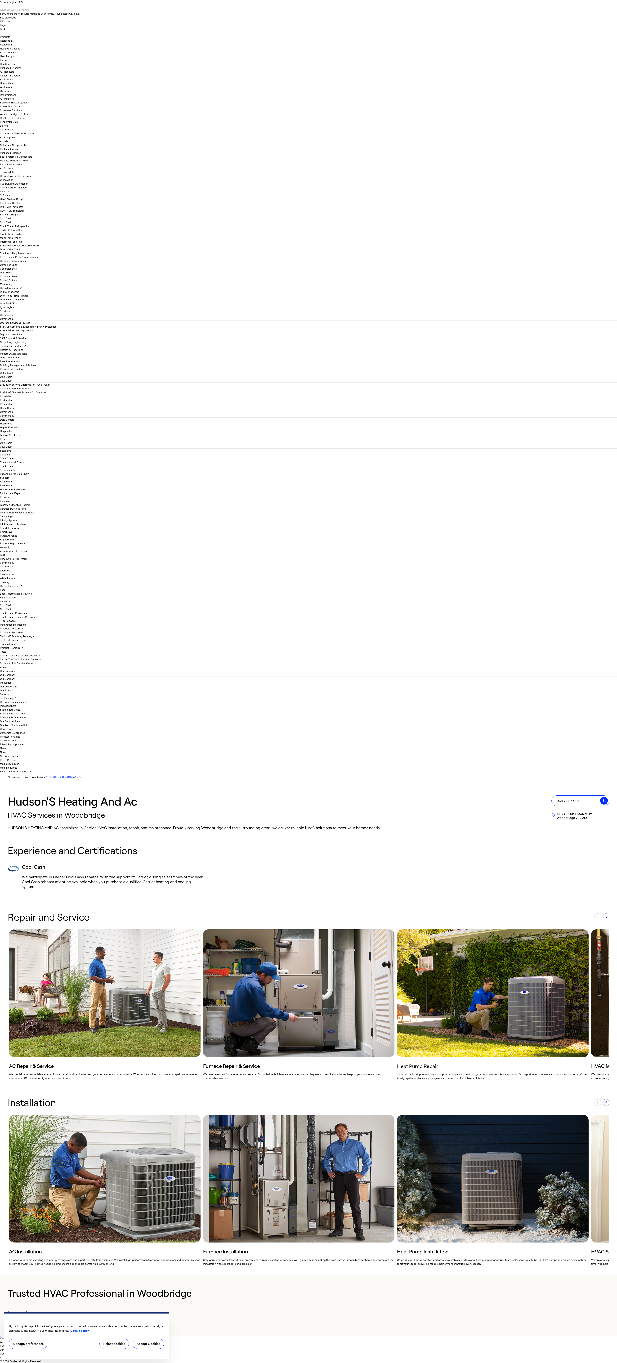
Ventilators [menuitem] (6, 87)
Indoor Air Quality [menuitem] (10, 75)
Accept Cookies (148, 1344)
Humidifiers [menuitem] (6, 83)
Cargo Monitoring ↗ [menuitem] (11, 288)
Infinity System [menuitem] (8, 520)
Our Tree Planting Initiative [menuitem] (15, 725)
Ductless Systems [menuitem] (10, 64)
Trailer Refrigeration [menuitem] (11, 230)
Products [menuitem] (5, 36)
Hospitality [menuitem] (6, 431)
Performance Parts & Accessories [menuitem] (19, 257)
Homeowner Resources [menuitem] (13, 489)
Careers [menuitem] (4, 694)
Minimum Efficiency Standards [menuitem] (17, 512)
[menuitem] (6, 40)
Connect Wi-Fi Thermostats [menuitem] (15, 176)
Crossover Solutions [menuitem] (11, 110)
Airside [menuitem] (4, 141)
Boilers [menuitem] (4, 125)
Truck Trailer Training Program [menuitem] (17, 617)
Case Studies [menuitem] (7, 574)
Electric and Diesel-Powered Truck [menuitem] (19, 245)
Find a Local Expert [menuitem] (11, 493)
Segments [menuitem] (5, 450)
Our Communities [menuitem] (10, 721)
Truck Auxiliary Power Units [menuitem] (15, 253)
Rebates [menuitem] (4, 497)
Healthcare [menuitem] (6, 423)
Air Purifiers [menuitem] (7, 79)
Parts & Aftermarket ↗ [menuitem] (12, 164)
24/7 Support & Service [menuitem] (13, 338)
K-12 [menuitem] (2, 439)
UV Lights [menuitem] (5, 91)
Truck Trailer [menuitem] (7, 458)
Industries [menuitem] (5, 396)
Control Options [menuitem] (9, 280)
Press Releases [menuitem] (8, 760)
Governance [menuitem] (6, 728)
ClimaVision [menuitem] (6, 179)
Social (3, 1357)
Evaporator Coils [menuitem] (9, 121)
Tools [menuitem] (3, 651)
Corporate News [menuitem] (9, 756)
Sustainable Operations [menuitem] (13, 717)
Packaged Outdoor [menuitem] (10, 152)
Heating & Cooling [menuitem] (10, 48)
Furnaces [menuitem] (5, 60)
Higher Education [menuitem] (9, 427)
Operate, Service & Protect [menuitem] (15, 322)
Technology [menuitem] (6, 516)
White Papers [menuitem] (7, 578)
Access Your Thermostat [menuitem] (13, 551)
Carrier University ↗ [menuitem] (11, 586)
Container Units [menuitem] (8, 264)
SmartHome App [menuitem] (9, 528)
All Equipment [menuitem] (8, 137)
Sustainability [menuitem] (7, 470)
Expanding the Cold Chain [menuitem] (14, 473)
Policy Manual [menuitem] (8, 740)
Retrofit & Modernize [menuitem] (11, 349)
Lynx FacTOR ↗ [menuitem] (8, 303)
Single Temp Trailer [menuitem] (11, 234)
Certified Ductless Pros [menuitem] (13, 508)
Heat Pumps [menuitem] (7, 56)
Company (5, 1349)
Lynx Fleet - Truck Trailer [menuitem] (14, 295)
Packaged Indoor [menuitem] (9, 149)
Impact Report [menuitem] (8, 705)
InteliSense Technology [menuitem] (13, 524)
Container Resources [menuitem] (11, 632)
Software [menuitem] (5, 195)
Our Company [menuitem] (7, 678)
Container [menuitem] (5, 454)
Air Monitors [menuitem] (7, 98)
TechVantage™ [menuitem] (8, 698)
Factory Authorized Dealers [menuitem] (15, 504)
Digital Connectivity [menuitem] (11, 334)
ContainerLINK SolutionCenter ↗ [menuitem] (18, 663)
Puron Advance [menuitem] (8, 535)
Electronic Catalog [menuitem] (10, 203)
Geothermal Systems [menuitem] (12, 118)
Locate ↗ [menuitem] (5, 601)
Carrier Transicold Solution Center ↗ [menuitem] (20, 659)
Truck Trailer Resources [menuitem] (13, 613)
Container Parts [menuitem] (8, 276)
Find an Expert (8, 771)
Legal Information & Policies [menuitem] (16, 593)
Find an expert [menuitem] (8, 597)
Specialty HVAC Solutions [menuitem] (14, 102)
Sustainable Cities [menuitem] (10, 709)
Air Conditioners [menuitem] (9, 52)
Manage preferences (28, 1344)
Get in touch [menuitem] (6, 372)
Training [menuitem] (4, 582)
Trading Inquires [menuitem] (9, 644)
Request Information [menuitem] (11, 369)
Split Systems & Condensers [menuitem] (16, 156)
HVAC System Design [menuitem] (12, 199)
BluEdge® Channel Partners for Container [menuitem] (23, 392)
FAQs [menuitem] (3, 555)
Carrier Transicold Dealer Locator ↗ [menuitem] (20, 655)
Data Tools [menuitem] (6, 272)
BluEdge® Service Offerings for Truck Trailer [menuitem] (25, 384)
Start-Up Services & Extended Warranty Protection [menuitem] (28, 326)
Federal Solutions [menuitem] (10, 435)
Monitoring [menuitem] (6, 284)
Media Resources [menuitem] (9, 763)
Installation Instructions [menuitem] (13, 624)
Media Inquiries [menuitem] (8, 767)
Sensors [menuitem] (4, 191)
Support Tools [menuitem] (8, 539)
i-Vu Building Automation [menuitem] (14, 183)
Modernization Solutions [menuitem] (13, 353)
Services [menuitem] (5, 311)
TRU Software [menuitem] (8, 620)
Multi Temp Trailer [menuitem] (10, 237)
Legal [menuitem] (3, 589)
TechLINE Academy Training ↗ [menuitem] (17, 636)
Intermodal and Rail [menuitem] (11, 241)
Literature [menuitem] (5, 570)
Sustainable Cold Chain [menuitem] (13, 713)
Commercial (7, 133)
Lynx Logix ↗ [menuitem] (7, 307)
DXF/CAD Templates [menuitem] (11, 206)
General (4, 1353)
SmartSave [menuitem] (6, 531)
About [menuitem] (3, 667)
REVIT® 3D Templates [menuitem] (12, 210)
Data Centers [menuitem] (7, 419)
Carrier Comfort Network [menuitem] (13, 187)
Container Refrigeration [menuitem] (13, 261)
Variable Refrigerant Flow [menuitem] (14, 114)
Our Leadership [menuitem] (8, 686)
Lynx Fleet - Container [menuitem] (12, 299)
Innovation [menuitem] (6, 682)
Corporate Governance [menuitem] (12, 732)
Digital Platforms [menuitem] (9, 291)
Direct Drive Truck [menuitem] (10, 249)
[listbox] (308, 1004)
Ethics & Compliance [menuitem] (11, 744)
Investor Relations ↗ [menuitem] (11, 736)
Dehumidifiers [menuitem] (8, 94)
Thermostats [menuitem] (7, 172)
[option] (105, 1004)
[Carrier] (308, 23)
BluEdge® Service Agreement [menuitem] (16, 330)
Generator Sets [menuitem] (8, 268)
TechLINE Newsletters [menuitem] (12, 640)
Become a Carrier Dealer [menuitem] (13, 558)
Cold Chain (6, 222)
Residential (6, 44)
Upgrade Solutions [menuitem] (10, 357)
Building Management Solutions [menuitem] (18, 365)
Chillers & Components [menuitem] (13, 145)
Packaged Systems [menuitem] (10, 67)
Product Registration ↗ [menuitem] (13, 543)
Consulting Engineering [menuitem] (13, 342)
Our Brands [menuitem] (6, 690)
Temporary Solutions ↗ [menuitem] (13, 345)
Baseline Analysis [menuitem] (10, 361)
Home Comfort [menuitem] (8, 408)
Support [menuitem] (4, 477)
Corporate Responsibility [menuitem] (13, 702)
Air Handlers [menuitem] (7, 71)
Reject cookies (114, 1344)
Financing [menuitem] (5, 501)
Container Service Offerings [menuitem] (15, 388)
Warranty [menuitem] (5, 547)
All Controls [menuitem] (6, 168)
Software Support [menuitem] (10, 214)
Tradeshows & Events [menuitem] (12, 462)
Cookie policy (79, 1330)
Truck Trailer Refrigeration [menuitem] (15, 226)
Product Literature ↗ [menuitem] (11, 628)
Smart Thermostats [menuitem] (11, 106)
